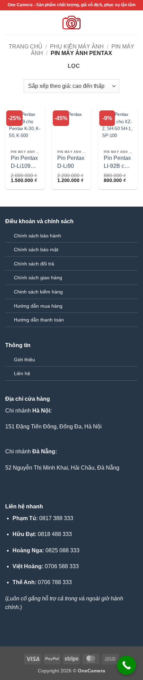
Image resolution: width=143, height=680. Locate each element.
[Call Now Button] (126, 665)
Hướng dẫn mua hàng (38, 306)
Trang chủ (25, 46)
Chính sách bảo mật (36, 249)
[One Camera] (71, 22)
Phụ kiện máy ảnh (77, 46)
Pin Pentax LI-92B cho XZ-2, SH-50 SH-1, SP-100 (117, 162)
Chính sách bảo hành (37, 235)
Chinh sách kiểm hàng (38, 291)
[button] (9, 22)
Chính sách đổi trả (34, 263)
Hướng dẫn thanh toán (39, 320)
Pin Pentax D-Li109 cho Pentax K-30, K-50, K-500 (25, 162)
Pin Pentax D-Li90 (70, 162)
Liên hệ (22, 373)
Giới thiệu (24, 359)
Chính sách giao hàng (38, 277)
